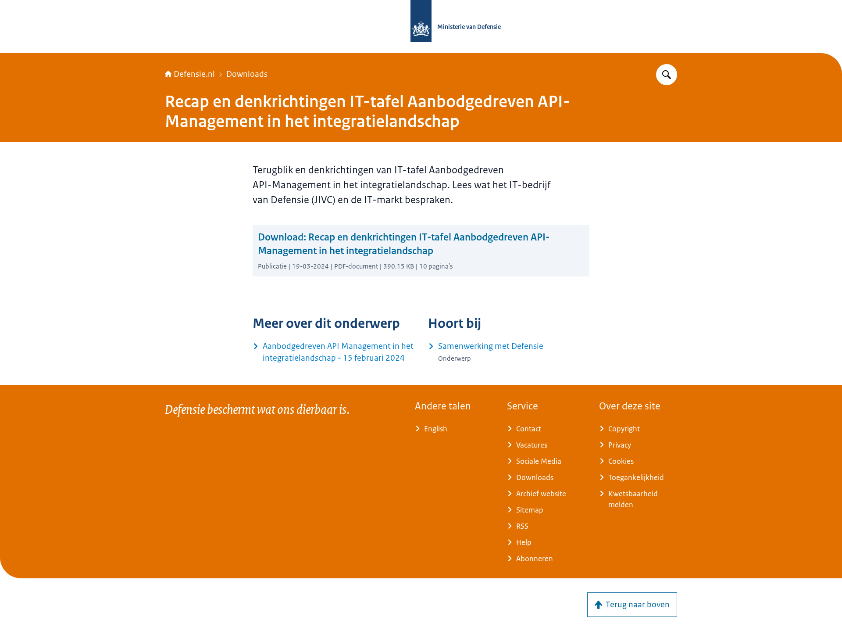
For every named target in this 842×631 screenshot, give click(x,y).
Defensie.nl (194, 74)
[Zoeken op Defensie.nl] (666, 74)
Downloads (247, 74)
